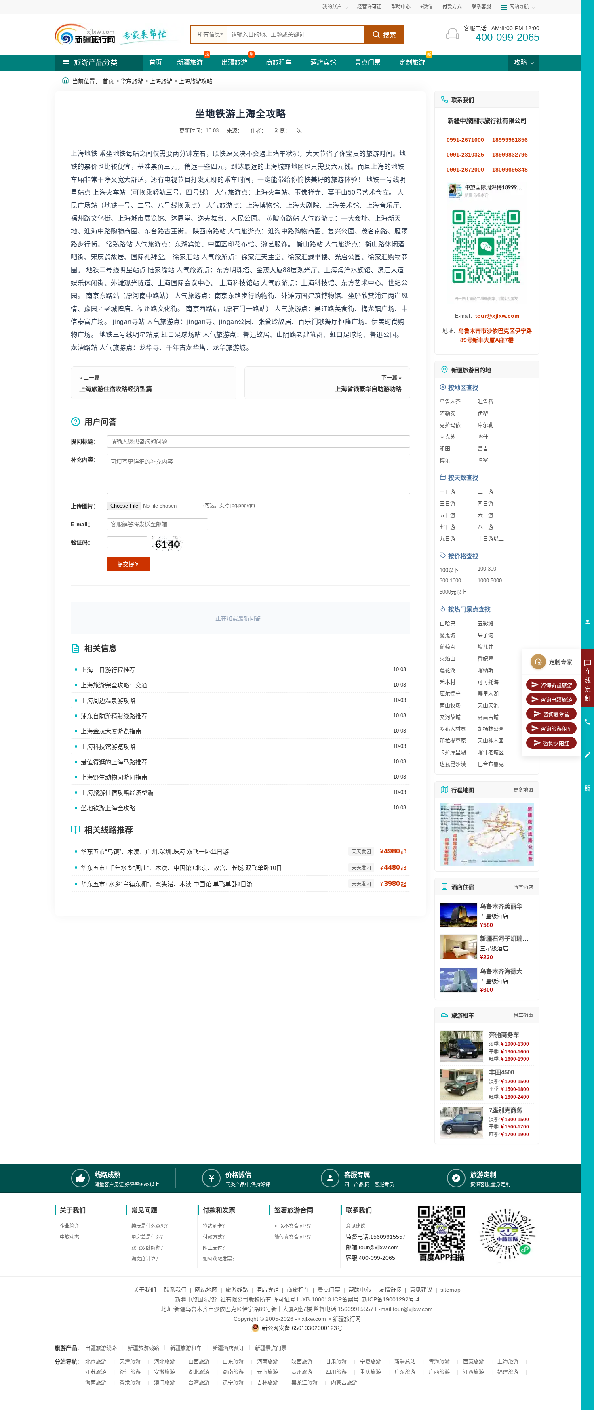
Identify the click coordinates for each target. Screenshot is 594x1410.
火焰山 (447, 659)
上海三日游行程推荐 (108, 669)
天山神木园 (491, 741)
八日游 (485, 527)
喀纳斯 (485, 670)
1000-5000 (490, 581)
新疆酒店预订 (228, 1348)
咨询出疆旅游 (556, 700)
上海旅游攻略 (196, 81)
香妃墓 (485, 659)
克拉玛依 (450, 425)
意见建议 (355, 1226)
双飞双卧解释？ (148, 1248)
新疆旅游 (190, 62)
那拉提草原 (453, 741)
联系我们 (175, 1289)
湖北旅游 (198, 1372)
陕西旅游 (301, 1361)
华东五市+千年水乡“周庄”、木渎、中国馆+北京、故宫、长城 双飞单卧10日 (181, 867)
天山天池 (488, 705)
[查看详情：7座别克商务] (462, 1122)
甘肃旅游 (336, 1361)
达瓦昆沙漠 (453, 764)
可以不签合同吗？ (293, 1226)
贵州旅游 (301, 1372)
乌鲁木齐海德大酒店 (507, 971)
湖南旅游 (233, 1372)
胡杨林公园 (491, 729)
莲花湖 (447, 670)
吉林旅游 (267, 1382)
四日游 (485, 503)
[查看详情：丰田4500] (462, 1084)
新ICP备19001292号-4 (390, 1299)
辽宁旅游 (233, 1382)
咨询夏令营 (556, 714)
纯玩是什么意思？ (150, 1226)
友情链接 (390, 1289)
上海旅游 (161, 81)
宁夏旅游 (370, 1361)
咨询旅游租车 (556, 729)
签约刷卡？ (215, 1226)
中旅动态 (69, 1237)
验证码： (82, 542)
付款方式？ (215, 1237)
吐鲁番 (485, 402)
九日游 (447, 539)
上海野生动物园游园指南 (114, 777)
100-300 (487, 569)
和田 (445, 448)
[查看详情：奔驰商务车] (462, 1046)
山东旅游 (233, 1361)
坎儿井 (485, 647)
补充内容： (85, 459)
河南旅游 (267, 1361)
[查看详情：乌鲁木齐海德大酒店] (459, 980)
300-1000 (450, 581)
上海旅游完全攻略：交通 (114, 685)
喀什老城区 (491, 752)
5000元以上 (453, 592)
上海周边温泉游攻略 (108, 700)
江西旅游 (473, 1372)
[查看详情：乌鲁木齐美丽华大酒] (459, 915)
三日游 (447, 503)
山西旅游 (198, 1361)
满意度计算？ (145, 1259)
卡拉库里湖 (453, 752)
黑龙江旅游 (304, 1382)
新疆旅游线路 (143, 1348)
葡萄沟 (447, 647)
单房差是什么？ (148, 1237)
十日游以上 (491, 539)
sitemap (450, 1289)
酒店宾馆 (323, 62)
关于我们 (144, 1289)
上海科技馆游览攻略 (108, 746)
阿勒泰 (447, 413)
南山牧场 (450, 705)
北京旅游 (95, 1361)
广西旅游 (439, 1372)
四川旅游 (336, 1372)
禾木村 (447, 682)
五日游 (447, 515)
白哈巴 (447, 623)
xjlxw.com (314, 1318)
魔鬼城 (447, 635)
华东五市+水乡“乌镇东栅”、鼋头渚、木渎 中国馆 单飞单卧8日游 (167, 883)
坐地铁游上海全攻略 (108, 808)
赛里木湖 (488, 694)
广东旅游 (404, 1372)
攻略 (521, 62)
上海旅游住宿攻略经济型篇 (115, 388)
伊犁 (483, 413)
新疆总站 (404, 1361)
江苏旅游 (95, 1372)
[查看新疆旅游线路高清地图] (487, 834)
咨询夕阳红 (556, 743)
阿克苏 (447, 437)
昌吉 (483, 448)
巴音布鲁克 (491, 764)
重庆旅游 (370, 1372)
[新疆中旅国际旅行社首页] (119, 34)
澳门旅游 (164, 1382)
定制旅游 (412, 62)
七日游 (447, 527)
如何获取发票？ (220, 1259)
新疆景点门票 (270, 1348)
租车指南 (523, 1015)
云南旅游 (267, 1372)
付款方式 (452, 7)
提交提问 (128, 564)
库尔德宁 (450, 694)
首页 (155, 62)
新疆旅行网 (347, 1318)
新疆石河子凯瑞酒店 (507, 938)
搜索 (389, 35)
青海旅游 (439, 1361)
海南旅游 (95, 1382)
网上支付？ (215, 1248)
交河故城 (450, 717)
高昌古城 (488, 717)
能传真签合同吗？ (293, 1237)
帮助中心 (401, 7)
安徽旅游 (164, 1372)
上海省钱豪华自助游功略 (368, 388)
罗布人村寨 (453, 729)
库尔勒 (485, 425)
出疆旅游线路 (101, 1348)
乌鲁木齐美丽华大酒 (507, 906)
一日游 (447, 492)
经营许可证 (369, 7)
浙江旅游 (130, 1372)
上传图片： (85, 506)
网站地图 (206, 1289)
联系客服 (481, 7)
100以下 (449, 570)
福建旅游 (507, 1372)
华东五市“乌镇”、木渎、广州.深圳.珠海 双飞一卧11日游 (155, 851)
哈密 (483, 460)
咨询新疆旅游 (556, 685)
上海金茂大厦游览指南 (111, 731)
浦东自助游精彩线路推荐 (114, 715)
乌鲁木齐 (450, 402)
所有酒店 (523, 887)
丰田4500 (501, 1072)
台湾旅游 (198, 1382)
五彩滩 (485, 623)
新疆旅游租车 (186, 1348)
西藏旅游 (473, 1361)
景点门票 (368, 62)
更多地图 (523, 790)
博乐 (445, 460)
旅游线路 (236, 1289)
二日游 (485, 492)
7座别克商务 (505, 1110)
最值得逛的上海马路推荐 (114, 762)
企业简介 (69, 1226)
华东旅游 (131, 81)
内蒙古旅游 (344, 1382)
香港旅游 (130, 1382)
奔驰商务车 (504, 1034)
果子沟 (485, 635)
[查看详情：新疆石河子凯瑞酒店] (459, 947)
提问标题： (85, 441)
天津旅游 (130, 1361)
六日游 (485, 515)
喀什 (483, 437)
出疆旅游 (234, 62)
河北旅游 (164, 1361)
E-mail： (82, 524)
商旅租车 (279, 62)
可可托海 (488, 682)
